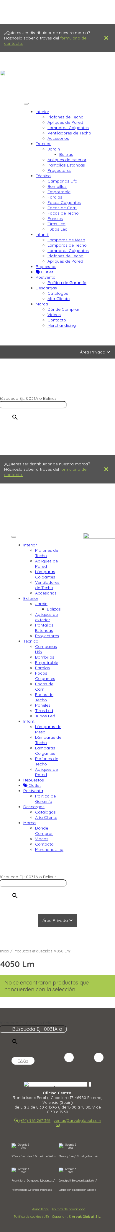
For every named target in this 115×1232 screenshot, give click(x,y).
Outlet (46, 272)
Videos (54, 314)
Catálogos (57, 293)
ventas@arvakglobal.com (37, 393)
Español (47, 1084)
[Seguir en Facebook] (84, 1057)
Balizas (66, 154)
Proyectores (59, 170)
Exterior (43, 143)
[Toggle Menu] (26, 103)
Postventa (45, 277)
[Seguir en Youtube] (99, 1057)
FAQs (23, 1060)
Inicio (4, 951)
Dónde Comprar (63, 309)
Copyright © (76, 1216)
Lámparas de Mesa (66, 239)
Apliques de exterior (66, 159)
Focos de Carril (62, 207)
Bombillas (57, 186)
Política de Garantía (66, 282)
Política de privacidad (69, 1209)
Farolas (54, 197)
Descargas (46, 288)
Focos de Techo (63, 213)
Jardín (53, 149)
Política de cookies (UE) (31, 1216)
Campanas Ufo (62, 181)
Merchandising (61, 325)
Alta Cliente (58, 298)
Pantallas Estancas (66, 165)
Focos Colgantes (64, 202)
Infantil (42, 234)
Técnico (43, 175)
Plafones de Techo (65, 117)
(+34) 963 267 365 (36, 387)
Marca (42, 304)
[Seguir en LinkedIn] (69, 1057)
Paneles (55, 218)
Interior (42, 111)
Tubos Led (57, 229)
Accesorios (58, 138)
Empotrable (58, 191)
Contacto (56, 320)
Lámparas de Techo (67, 245)
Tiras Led (56, 223)
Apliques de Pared (65, 122)
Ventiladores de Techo (69, 133)
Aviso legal (40, 1209)
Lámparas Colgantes (68, 127)
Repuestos (46, 266)
